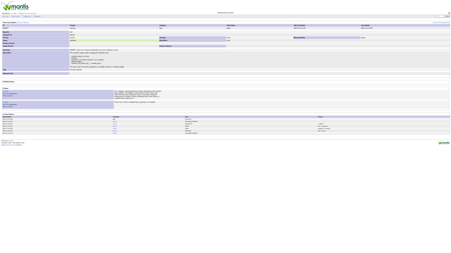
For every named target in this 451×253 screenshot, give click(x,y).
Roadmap (37, 16)
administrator (9, 145)
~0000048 (5, 91)
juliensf (5, 93)
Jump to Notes (22, 22)
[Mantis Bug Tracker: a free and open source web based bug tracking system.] (443, 144)
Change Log (27, 16)
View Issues (16, 16)
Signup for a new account (27, 13)
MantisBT (11, 140)
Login (14, 13)
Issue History (438, 22)
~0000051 (5, 102)
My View (6, 16)
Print (446, 22)
